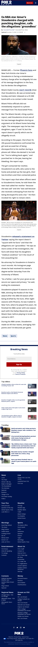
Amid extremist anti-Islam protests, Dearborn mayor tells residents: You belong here (23, 430)
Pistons (20, 535)
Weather (21, 503)
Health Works (5, 531)
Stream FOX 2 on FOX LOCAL (24, 478)
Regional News (7, 592)
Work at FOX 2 (22, 553)
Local (3, 477)
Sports (13, 336)
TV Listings (4, 553)
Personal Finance (22, 578)
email (24, 627)
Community (21, 559)
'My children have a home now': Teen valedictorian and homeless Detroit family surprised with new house (23, 445)
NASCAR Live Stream (24, 605)
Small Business (22, 585)
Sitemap (20, 571)
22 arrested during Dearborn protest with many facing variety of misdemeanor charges (23, 438)
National (3, 490)
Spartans (20, 533)
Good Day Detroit (6, 525)
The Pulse (4, 480)
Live (19, 475)
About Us (21, 546)
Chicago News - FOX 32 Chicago (7, 595)
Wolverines (21, 531)
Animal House (22, 518)
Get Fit (3, 535)
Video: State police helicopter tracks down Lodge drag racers (13, 408)
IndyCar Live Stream (23, 607)
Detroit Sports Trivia (7, 510)
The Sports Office (23, 525)
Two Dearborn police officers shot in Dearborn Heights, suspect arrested (11, 416)
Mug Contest (5, 529)
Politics (3, 498)
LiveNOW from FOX (23, 481)
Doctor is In (4, 540)
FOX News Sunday (6, 496)
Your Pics (5, 503)
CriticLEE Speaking (6, 551)
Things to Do (5, 494)
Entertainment (7, 546)
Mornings (5, 523)
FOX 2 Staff (21, 549)
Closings (20, 505)
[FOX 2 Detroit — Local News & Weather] (6, 3)
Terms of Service (20, 374)
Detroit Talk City (6, 482)
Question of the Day (7, 507)
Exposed (3, 588)
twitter (17, 627)
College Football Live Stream (24, 599)
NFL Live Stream (22, 597)
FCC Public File (22, 561)
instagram (20, 627)
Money (20, 576)
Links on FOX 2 (5, 542)
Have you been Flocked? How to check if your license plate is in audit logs (23, 461)
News (26, 30)
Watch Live (29, 3)
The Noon (4, 527)
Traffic (19, 512)
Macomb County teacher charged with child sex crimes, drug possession (22, 453)
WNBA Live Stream (23, 616)
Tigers (19, 538)
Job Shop (20, 557)
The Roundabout (6, 486)
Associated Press (20, 30)
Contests (4, 555)
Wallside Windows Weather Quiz (6, 579)
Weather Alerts (22, 510)
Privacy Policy (21, 373)
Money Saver (5, 538)
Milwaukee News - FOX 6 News (8, 599)
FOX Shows (4, 549)
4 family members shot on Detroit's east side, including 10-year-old (13, 385)
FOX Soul (20, 483)
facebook (14, 627)
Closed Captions (22, 565)
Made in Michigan (6, 484)
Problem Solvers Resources (22, 568)
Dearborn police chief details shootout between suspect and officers (12, 392)
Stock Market (21, 582)
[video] (32, 386)
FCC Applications (22, 563)
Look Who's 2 (5, 512)
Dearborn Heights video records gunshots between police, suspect (13, 400)
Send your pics (5, 505)
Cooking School (5, 533)
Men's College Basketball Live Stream (24, 609)
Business (4, 492)
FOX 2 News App (22, 555)
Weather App (21, 507)
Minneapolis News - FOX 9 (7, 603)
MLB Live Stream (22, 603)
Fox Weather (21, 516)
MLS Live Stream (22, 618)
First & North (21, 527)
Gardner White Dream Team (7, 582)
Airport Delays (22, 514)
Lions (19, 529)
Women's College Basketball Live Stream (24, 613)
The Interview (5, 488)
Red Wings (21, 540)
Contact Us (21, 551)
